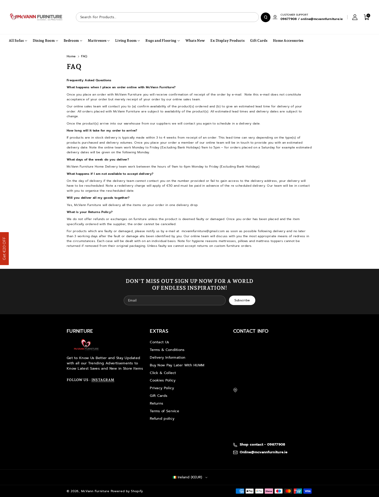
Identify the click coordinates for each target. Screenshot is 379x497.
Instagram (102, 380)
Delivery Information (167, 357)
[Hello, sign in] (355, 17)
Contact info (251, 331)
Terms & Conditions (167, 349)
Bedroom (71, 40)
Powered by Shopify (127, 491)
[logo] (86, 345)
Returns (156, 403)
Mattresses (97, 40)
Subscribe (242, 300)
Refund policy (162, 418)
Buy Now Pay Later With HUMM (177, 365)
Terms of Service (164, 411)
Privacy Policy (162, 388)
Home (71, 56)
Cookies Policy (162, 380)
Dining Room (44, 40)
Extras (159, 331)
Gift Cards (158, 395)
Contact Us (159, 342)
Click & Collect (163, 373)
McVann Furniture (95, 491)
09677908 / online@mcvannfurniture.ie (312, 19)
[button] (4, 248)
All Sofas (16, 40)
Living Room (126, 40)
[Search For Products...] (265, 17)
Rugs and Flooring (160, 40)
